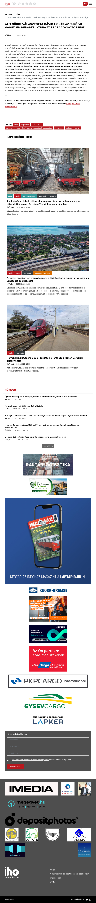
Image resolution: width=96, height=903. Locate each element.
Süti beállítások (77, 899)
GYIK (52, 882)
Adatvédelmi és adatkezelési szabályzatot (30, 759)
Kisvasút (53, 196)
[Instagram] (90, 899)
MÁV (34, 124)
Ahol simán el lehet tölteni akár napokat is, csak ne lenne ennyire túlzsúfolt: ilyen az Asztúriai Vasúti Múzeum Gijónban (43, 203)
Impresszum (56, 878)
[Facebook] (87, 899)
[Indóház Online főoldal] (34, 3)
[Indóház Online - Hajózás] (30, 3)
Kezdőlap (9, 14)
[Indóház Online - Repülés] (14, 3)
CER (40, 124)
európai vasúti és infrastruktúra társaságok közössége (29, 128)
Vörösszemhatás (29, 196)
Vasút (17, 196)
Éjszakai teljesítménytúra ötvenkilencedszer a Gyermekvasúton (35, 437)
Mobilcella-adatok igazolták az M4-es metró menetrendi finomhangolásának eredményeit (42, 426)
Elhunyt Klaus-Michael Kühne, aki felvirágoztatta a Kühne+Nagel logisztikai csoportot (46, 415)
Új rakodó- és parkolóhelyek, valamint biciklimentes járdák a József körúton (41, 396)
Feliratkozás (15, 766)
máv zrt (77, 128)
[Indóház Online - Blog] (23, 3)
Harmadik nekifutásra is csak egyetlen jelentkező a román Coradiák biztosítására (45, 359)
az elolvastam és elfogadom (40, 759)
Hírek (18, 14)
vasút (16, 124)
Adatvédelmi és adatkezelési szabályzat (69, 873)
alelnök (69, 128)
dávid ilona (59, 128)
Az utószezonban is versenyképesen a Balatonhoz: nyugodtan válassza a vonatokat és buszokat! (48, 279)
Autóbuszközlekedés (42, 273)
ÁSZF (52, 869)
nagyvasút (25, 124)
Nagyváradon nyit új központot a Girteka (24, 406)
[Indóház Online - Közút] (19, 3)
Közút (18, 273)
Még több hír (48, 446)
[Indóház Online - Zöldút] (27, 3)
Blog (10, 196)
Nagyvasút (42, 196)
